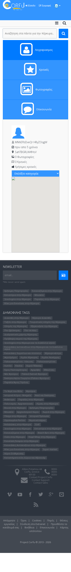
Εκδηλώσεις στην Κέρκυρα (17, 424)
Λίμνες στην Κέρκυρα (47, 403)
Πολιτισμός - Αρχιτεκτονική (18, 403)
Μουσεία (39, 295)
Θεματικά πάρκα (37, 420)
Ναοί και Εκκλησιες (44, 395)
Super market (50, 449)
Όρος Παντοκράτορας (15, 369)
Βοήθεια (29, 527)
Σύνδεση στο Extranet (32, 524)
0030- (54, 469)
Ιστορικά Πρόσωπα (39, 416)
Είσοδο (31, 5)
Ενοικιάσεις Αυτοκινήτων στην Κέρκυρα (24, 445)
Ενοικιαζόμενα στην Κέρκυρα (47, 290)
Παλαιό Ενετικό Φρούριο (34, 374)
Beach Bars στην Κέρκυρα (51, 432)
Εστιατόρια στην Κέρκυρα (17, 295)
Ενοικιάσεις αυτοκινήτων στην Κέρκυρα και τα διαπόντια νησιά (33, 348)
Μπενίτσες (49, 369)
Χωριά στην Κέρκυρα (53, 411)
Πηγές (50, 520)
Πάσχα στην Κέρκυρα (15, 416)
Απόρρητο (9, 520)
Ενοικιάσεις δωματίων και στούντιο (22, 353)
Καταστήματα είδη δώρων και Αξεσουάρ (24, 457)
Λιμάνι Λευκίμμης (50, 357)
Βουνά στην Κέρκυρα (15, 407)
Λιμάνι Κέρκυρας (29, 357)
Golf (37, 424)
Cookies (36, 520)
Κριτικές (43, 69)
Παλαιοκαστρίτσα (46, 361)
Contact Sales (41, 482)
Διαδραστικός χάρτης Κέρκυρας (20, 334)
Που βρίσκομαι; (12, 330)
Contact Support (40, 480)
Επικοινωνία (43, 109)
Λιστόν (7, 365)
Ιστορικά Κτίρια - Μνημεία (17, 395)
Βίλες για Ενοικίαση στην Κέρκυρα (21, 303)
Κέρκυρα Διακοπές (41, 317)
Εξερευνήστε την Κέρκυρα (44, 326)
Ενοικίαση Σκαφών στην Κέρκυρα (21, 441)
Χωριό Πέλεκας (33, 365)
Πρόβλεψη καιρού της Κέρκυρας (20, 338)
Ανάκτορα (9, 399)
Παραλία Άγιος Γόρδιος (16, 382)
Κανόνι (18, 365)
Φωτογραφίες (43, 89)
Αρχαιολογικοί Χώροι (28, 411)
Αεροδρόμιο (10, 357)
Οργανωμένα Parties (14, 420)
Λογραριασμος (43, 50)
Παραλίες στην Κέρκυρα (46, 299)
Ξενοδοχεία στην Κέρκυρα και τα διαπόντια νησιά (29, 342)
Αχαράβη (35, 369)
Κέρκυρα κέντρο (53, 353)
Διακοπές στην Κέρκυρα (16, 317)
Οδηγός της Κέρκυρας (15, 326)
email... (9, 275)
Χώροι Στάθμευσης (13, 453)
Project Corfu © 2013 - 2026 (35, 542)
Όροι (24, 520)
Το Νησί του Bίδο (13, 391)
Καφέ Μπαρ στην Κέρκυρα (42, 436)
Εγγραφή (46, 5)
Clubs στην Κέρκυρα (14, 436)
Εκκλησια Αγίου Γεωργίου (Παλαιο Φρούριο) (26, 378)
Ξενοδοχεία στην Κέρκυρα (17, 299)
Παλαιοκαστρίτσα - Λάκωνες (18, 361)
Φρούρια (30, 391)
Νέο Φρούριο (11, 374)
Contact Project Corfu (40, 477)
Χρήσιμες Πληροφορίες (16, 290)
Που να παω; (30, 330)
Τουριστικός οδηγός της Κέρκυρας (47, 322)
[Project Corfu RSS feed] (36, 504)
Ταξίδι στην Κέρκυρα (15, 322)
